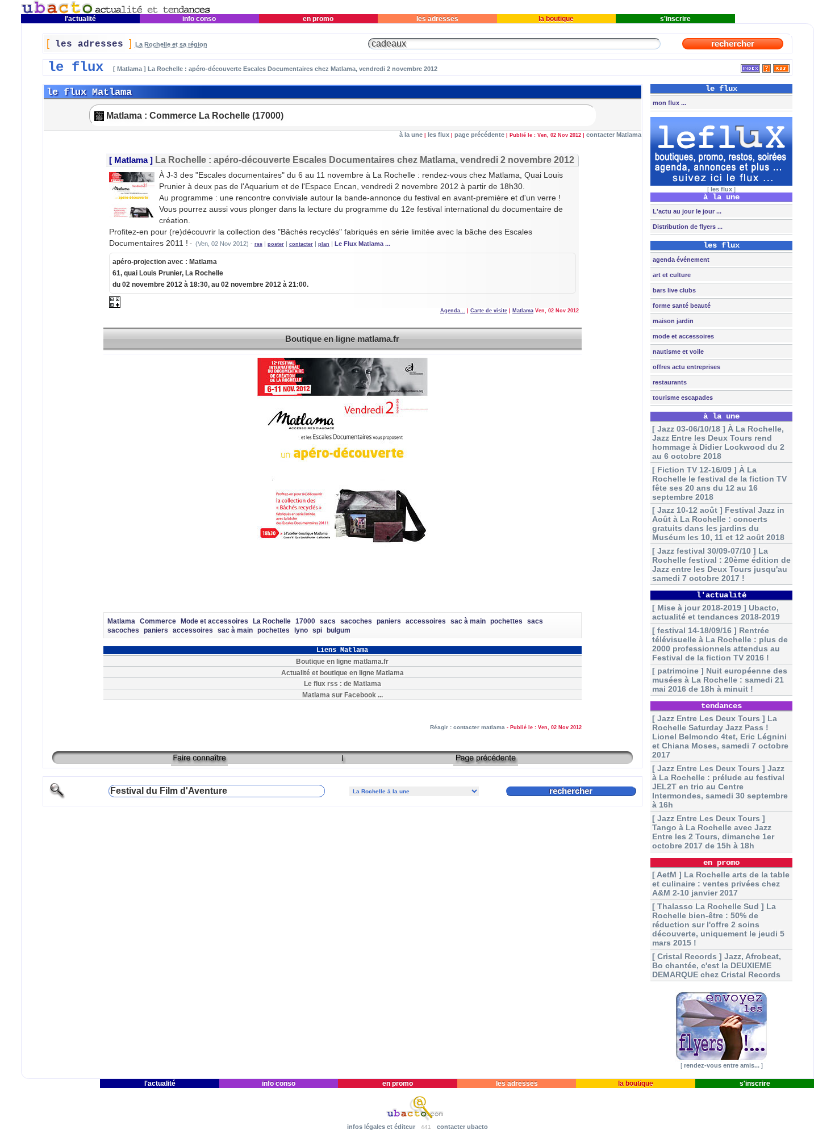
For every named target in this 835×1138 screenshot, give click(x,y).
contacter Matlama (613, 134)
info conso (199, 19)
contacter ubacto (462, 1126)
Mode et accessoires (214, 621)
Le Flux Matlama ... (362, 243)
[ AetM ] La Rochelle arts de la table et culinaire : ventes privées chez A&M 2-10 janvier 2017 (721, 883)
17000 (305, 621)
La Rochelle (272, 621)
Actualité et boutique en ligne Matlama (342, 672)
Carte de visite (488, 310)
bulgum (338, 630)
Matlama (131, 160)
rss (258, 244)
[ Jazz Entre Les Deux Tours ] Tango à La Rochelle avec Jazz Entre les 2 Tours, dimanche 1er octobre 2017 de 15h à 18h (713, 832)
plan (323, 244)
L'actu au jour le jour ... (686, 211)
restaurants (669, 382)
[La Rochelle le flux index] (750, 66)
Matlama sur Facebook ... (342, 694)
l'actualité (80, 19)
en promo (318, 19)
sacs (328, 621)
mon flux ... (668, 102)
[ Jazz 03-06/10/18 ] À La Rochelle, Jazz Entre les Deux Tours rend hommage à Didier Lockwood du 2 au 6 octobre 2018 (718, 442)
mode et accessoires (682, 336)
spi (317, 630)
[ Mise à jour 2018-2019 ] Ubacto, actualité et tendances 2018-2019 (716, 612)
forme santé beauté (681, 305)
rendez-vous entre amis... (721, 1065)
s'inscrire (675, 19)
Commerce (158, 621)
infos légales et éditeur (381, 1126)
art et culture (671, 274)
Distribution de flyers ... (687, 226)
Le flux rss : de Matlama (342, 683)
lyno (301, 630)
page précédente (479, 134)
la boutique (556, 19)
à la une (411, 134)
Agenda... (452, 310)
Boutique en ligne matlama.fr (342, 339)
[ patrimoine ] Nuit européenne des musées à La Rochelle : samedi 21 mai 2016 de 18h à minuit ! (719, 679)
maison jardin (672, 320)
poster (276, 244)
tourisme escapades (682, 397)
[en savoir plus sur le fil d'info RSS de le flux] (766, 66)
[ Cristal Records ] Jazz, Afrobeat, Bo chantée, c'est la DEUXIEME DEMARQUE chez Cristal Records (716, 965)
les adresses (437, 19)
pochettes (506, 621)
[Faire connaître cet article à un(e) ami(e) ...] (199, 762)
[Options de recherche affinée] (57, 797)
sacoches (356, 621)
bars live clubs (673, 290)
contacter (301, 244)
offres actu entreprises (685, 366)
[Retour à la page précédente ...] (485, 762)
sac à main (468, 621)
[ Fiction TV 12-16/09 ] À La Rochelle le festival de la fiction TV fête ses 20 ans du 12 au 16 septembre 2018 (719, 483)
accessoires (426, 621)
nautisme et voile (677, 351)
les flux (438, 134)
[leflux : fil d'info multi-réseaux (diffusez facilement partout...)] (721, 183)
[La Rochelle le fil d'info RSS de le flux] (781, 66)
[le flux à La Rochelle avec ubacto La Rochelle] (116, 11)
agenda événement (680, 259)
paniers (389, 621)
